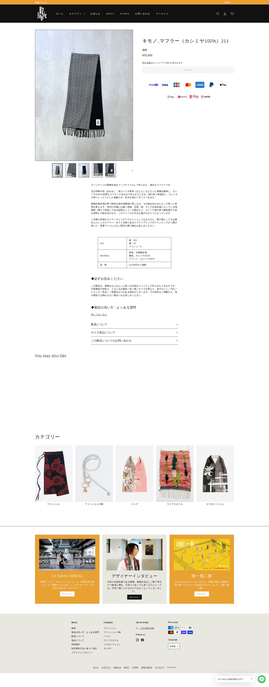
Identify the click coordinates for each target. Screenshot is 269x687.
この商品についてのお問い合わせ (111, 340)
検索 (73, 628)
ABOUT (110, 13)
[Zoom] (84, 95)
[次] (131, 170)
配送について (99, 324)
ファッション (110, 628)
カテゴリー (76, 13)
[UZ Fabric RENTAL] (67, 554)
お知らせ (95, 13)
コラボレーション (112, 644)
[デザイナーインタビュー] (134, 554)
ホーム (60, 13)
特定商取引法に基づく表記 (84, 648)
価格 (144, 49)
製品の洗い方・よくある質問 (85, 632)
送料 (149, 63)
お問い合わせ (142, 13)
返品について (77, 640)
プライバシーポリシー (82, 652)
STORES (125, 13)
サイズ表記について (103, 332)
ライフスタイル (111, 640)
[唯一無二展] (202, 554)
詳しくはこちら (99, 314)
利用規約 (75, 644)
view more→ (67, 594)
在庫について (41, 2)
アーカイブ (162, 13)
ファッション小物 (112, 632)
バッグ (107, 636)
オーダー (108, 648)
